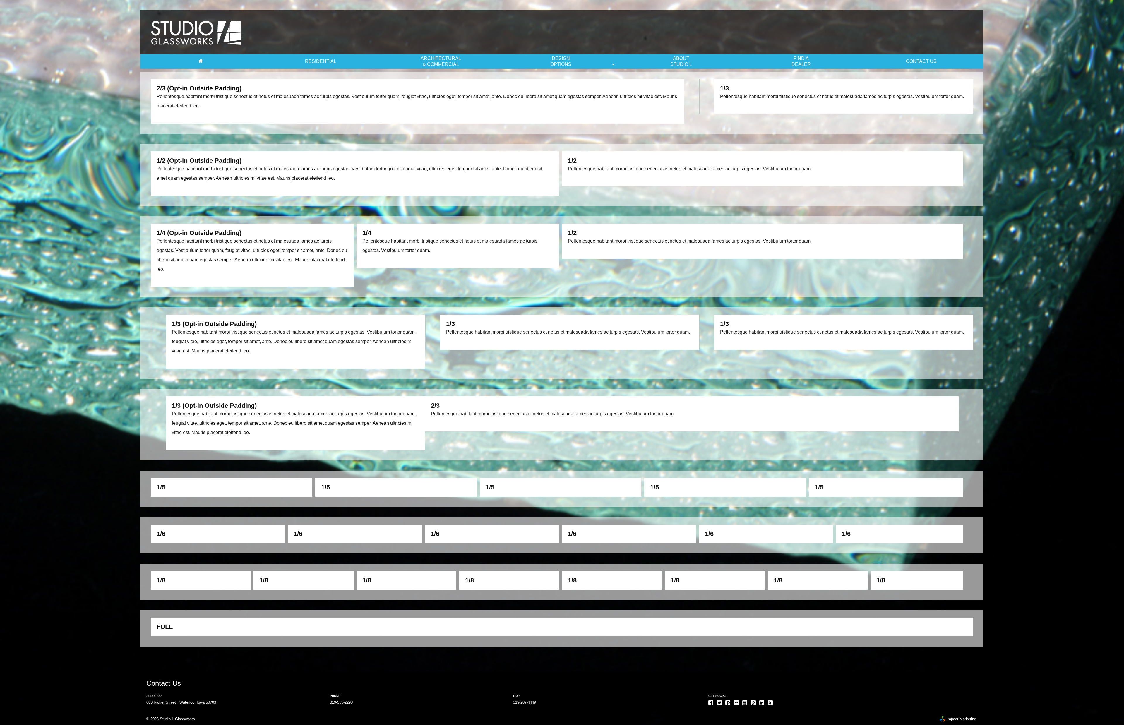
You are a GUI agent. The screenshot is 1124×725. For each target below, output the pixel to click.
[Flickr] (737, 701)
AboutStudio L (681, 61)
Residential (320, 61)
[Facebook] (712, 701)
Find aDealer (801, 61)
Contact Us (921, 61)
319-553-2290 (341, 702)
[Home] (200, 61)
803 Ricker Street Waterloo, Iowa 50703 (181, 702)
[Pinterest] (729, 701)
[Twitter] (720, 701)
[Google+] (754, 701)
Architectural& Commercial (441, 61)
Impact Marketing (960, 719)
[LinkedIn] (763, 701)
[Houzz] (771, 701)
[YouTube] (746, 701)
